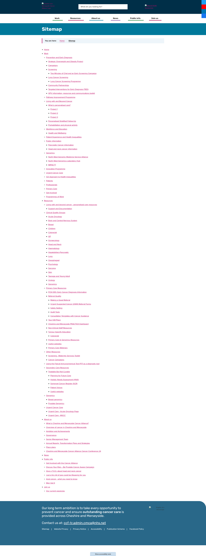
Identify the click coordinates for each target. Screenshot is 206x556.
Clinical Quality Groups (55, 212)
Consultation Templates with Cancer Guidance (69, 316)
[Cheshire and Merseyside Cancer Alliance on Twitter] (203, 2)
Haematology (53, 248)
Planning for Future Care (60, 375)
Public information (53, 141)
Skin (50, 272)
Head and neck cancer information (62, 149)
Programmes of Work (55, 197)
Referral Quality (54, 296)
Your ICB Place (54, 320)
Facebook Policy (137, 529)
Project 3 (54, 117)
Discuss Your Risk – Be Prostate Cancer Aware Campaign (70, 467)
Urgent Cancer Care (54, 173)
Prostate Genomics (56, 403)
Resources (48, 200)
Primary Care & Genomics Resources (63, 340)
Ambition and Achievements (58, 431)
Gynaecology (53, 240)
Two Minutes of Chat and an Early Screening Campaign (73, 73)
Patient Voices (56, 387)
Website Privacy (61, 529)
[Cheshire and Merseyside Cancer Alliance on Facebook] (203, 16)
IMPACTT (52, 165)
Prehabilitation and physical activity (62, 125)
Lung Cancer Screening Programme (65, 81)
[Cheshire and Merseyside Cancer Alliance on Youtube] (203, 7)
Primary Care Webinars (57, 348)
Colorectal (52, 232)
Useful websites (54, 344)
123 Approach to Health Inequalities (61, 177)
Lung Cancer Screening (58, 77)
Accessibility (96, 529)
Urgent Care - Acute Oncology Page (63, 411)
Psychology (53, 264)
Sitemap (72, 41)
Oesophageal (53, 260)
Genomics (50, 153)
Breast (51, 224)
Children (51, 228)
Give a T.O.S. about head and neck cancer (63, 471)
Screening (52, 69)
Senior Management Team (57, 439)
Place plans (51, 447)
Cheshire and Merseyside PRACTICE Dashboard (68, 324)
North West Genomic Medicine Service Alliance (68, 157)
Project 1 (54, 109)
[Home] (46, 18)
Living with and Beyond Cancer (59, 101)
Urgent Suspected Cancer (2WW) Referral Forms (70, 304)
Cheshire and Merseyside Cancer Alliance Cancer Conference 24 (73, 451)
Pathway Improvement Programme (60, 97)
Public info (48, 459)
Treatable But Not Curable (59, 371)
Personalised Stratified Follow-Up (62, 121)
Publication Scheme (116, 529)
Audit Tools (55, 312)
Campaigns (53, 65)
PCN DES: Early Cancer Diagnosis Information (67, 292)
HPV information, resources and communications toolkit (71, 93)
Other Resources (53, 352)
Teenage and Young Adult (59, 276)
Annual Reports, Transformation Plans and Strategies (68, 443)
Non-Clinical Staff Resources (60, 328)
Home (62, 41)
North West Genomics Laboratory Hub (64, 161)
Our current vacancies (55, 491)
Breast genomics (55, 399)
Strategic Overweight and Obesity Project (65, 61)
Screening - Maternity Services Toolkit (64, 356)
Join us (47, 487)
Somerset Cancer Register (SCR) (63, 383)
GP (49, 236)
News (46, 455)
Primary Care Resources (56, 288)
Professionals (51, 185)
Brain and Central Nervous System (62, 220)
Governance (51, 435)
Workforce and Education (56, 129)
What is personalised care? (59, 105)
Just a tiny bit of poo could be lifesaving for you (66, 475)
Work (46, 53)
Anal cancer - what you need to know (61, 479)
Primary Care (51, 189)
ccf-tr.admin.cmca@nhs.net (85, 523)
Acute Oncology (55, 216)
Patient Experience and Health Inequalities (64, 137)
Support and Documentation (60, 208)
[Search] (124, 6)
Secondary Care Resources (57, 368)
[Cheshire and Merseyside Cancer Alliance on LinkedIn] (203, 11)
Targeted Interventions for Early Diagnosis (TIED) (68, 89)
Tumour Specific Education (59, 332)
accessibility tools (103, 554)
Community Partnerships (58, 85)
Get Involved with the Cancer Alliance (62, 463)
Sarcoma (52, 268)
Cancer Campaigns (56, 360)
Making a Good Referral (60, 300)
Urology (51, 280)
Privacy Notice (79, 529)
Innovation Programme (55, 169)
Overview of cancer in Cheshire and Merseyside (66, 427)
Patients (49, 181)
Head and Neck (54, 244)
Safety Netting (56, 308)
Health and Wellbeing (57, 133)
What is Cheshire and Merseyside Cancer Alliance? (67, 423)
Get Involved (51, 193)
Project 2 (54, 113)
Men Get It (50, 483)
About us (48, 419)
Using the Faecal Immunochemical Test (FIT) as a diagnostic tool (72, 364)
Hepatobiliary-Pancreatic (58, 252)
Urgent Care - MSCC (57, 415)
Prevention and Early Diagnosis (59, 57)
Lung (50, 256)
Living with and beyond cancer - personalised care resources (71, 204)
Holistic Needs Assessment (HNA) (64, 379)
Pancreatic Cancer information (61, 145)
